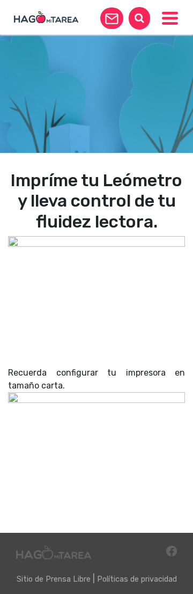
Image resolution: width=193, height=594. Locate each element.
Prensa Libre (68, 579)
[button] (111, 18)
